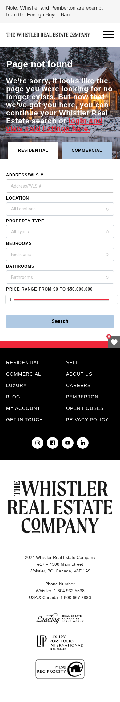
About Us (79, 374)
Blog (13, 396)
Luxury (16, 385)
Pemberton (82, 396)
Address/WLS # (24, 175)
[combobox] (60, 209)
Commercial (23, 374)
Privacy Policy (87, 419)
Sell (72, 362)
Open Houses (85, 408)
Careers (78, 385)
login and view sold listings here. (54, 125)
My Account (23, 408)
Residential (23, 362)
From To (49, 289)
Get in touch (24, 419)
